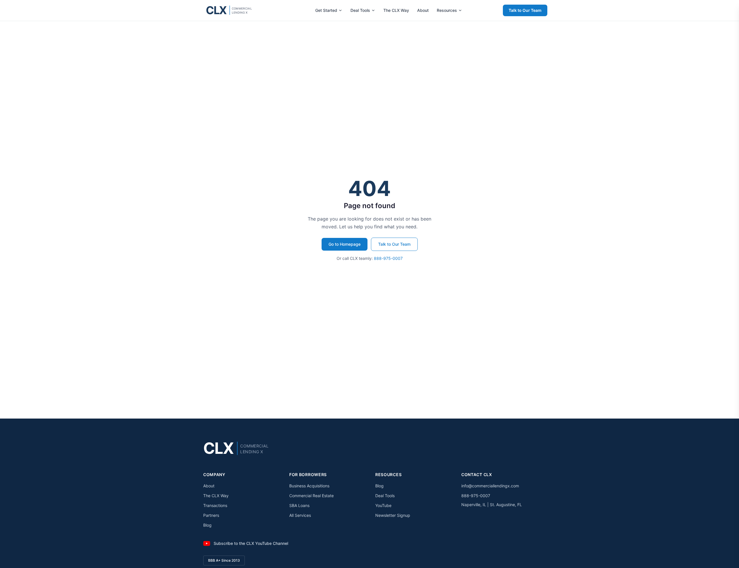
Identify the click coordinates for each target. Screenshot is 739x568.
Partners (211, 515)
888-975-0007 (388, 258)
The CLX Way (396, 10)
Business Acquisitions (309, 485)
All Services (300, 515)
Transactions (215, 505)
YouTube (383, 505)
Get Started (326, 10)
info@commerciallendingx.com (490, 485)
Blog (207, 525)
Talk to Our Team (525, 10)
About (423, 10)
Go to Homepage (345, 244)
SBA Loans (299, 505)
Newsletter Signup (392, 515)
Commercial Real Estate (311, 495)
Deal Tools (360, 10)
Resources (447, 10)
